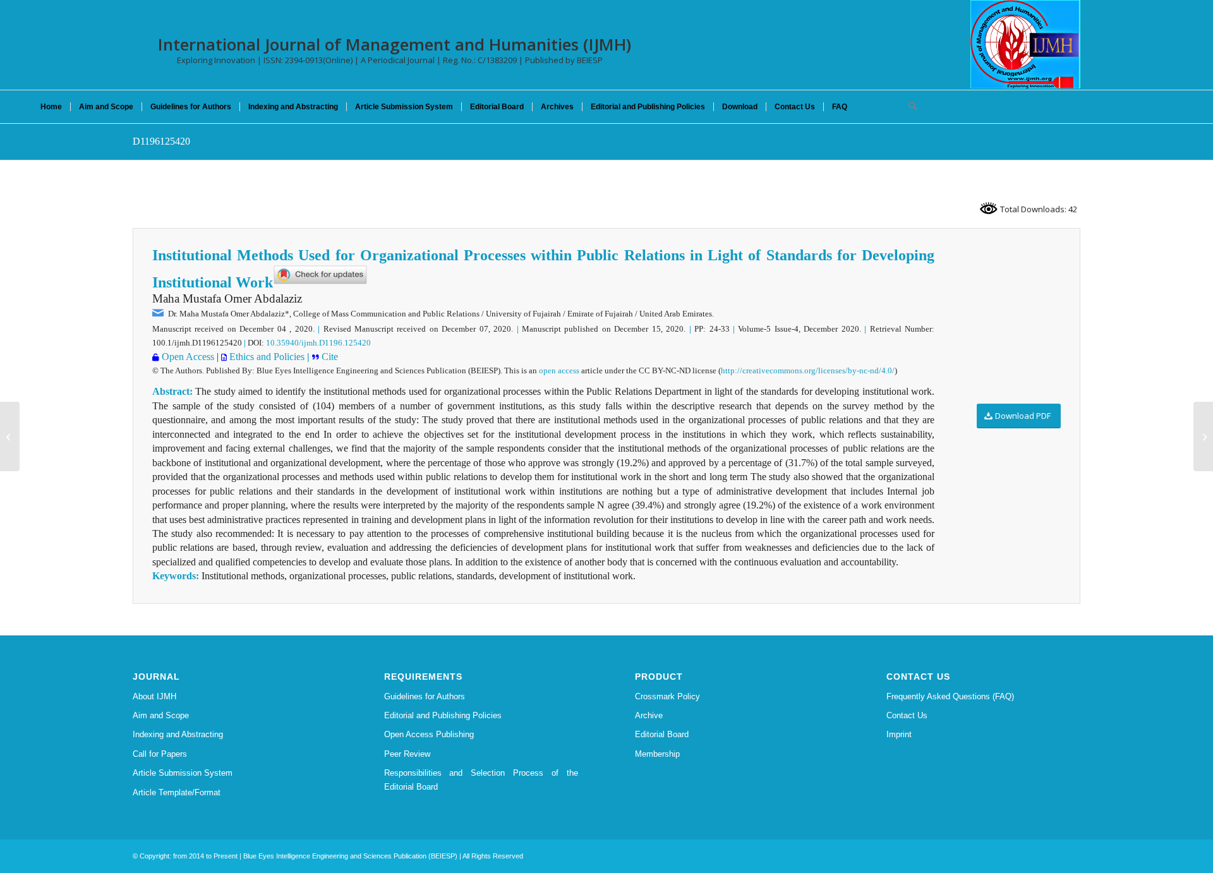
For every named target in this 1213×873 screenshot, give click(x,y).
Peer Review (407, 754)
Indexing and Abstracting (178, 734)
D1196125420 (161, 141)
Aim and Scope (161, 715)
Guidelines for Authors (424, 696)
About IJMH (154, 696)
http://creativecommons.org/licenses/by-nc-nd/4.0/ (808, 370)
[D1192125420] (10, 436)
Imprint (899, 734)
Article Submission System (182, 773)
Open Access (186, 356)
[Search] (908, 107)
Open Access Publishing (429, 734)
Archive (649, 715)
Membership (657, 754)
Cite (328, 356)
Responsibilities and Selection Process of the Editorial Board (481, 779)
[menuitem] (51, 107)
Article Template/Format (176, 792)
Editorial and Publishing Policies (443, 715)
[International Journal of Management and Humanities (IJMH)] (1025, 44)
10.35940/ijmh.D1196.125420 (318, 342)
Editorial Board (662, 734)
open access (559, 370)
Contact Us (906, 715)
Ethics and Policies (266, 356)
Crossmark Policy (667, 696)
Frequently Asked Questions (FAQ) (950, 696)
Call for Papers (160, 754)
